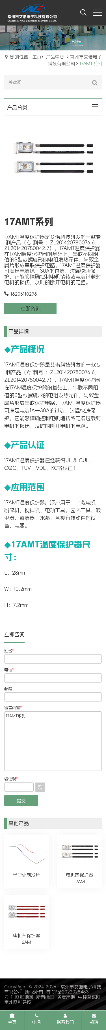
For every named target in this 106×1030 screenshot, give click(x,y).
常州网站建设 (17, 1002)
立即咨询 (30, 308)
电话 (36, 1022)
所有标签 (45, 997)
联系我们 (65, 1022)
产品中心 (55, 56)
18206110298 (23, 294)
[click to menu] (97, 12)
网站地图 (24, 997)
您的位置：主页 (26, 56)
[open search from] (83, 12)
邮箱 (94, 1022)
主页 (12, 1022)
